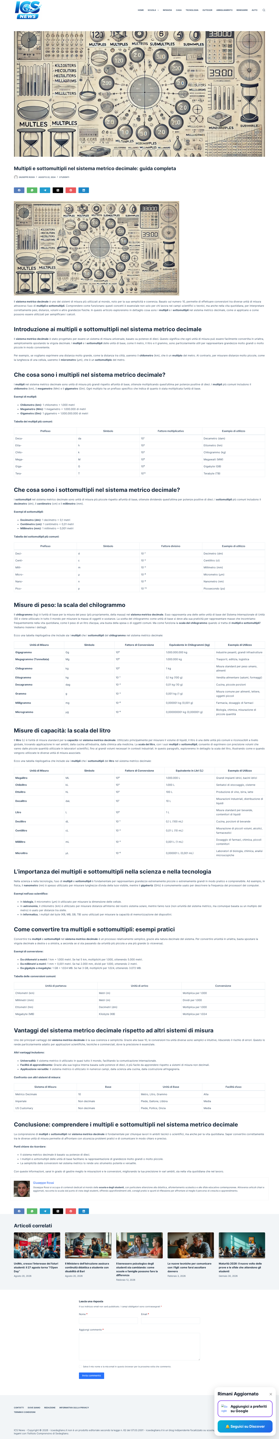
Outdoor (207, 10)
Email (145, 1314)
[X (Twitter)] (58, 190)
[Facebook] (19, 190)
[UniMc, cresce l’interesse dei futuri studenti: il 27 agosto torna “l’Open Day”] (37, 1245)
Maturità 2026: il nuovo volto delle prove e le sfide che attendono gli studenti (240, 1267)
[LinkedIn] (83, 190)
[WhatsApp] (32, 190)
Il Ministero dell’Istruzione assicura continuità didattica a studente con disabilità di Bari (87, 1267)
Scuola (152, 10)
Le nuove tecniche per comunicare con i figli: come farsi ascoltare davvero (190, 1267)
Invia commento (91, 1375)
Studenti (64, 177)
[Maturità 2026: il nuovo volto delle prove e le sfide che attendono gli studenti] (242, 1245)
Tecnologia (192, 10)
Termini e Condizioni (24, 1412)
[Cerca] (264, 10)
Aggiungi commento (91, 1329)
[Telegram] (45, 190)
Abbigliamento (224, 10)
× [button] (271, 1394)
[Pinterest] (71, 190)
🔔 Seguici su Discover (245, 1426)
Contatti (19, 1407)
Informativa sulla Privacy (74, 1407)
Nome (83, 1314)
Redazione (49, 1407)
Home (141, 10)
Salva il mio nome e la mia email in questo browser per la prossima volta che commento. (127, 1366)
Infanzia (167, 10)
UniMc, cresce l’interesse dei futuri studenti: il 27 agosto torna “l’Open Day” (36, 1267)
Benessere (242, 10)
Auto (254, 10)
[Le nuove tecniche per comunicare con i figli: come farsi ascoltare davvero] (191, 1245)
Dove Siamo (34, 1407)
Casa (179, 10)
